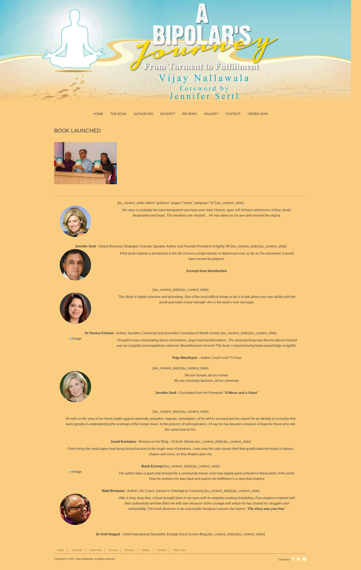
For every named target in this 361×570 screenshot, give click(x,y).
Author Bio (143, 114)
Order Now (258, 114)
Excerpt (167, 114)
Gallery (211, 114)
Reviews (189, 114)
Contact (232, 114)
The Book (118, 114)
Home (98, 114)
